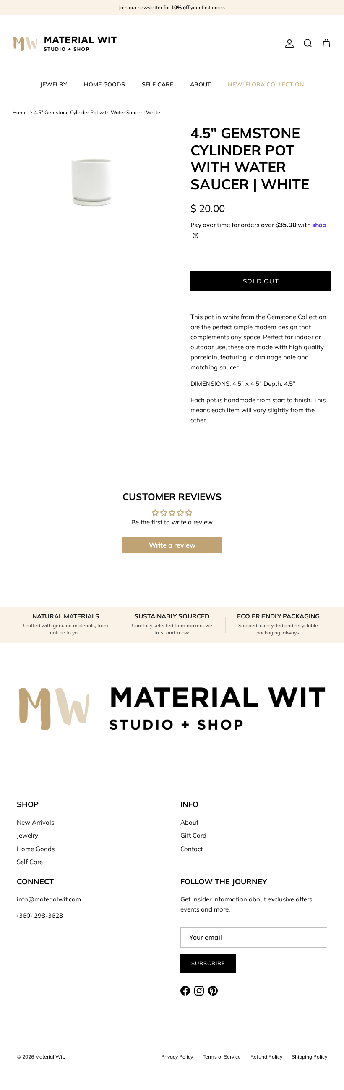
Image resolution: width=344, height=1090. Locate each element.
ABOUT (200, 84)
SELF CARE (157, 84)
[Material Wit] (65, 44)
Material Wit (49, 1056)
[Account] (287, 44)
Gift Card (193, 835)
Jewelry (27, 835)
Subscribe (208, 963)
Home (20, 112)
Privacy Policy (177, 1056)
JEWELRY (53, 84)
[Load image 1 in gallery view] (92, 178)
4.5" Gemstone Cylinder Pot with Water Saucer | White (97, 112)
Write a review (172, 545)
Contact (191, 849)
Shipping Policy (309, 1056)
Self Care (30, 862)
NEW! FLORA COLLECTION (266, 84)
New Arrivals (35, 822)
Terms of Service (222, 1056)
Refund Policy (266, 1056)
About (189, 822)
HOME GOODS (104, 84)
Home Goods (36, 849)
